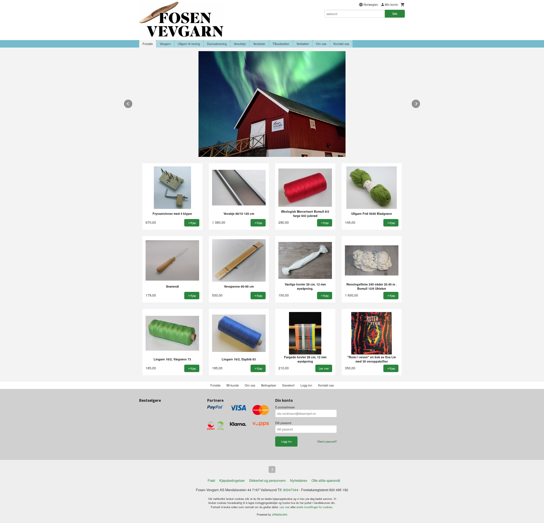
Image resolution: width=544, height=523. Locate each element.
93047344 (290, 489)
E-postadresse (285, 407)
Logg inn (306, 385)
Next (420, 103)
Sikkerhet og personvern (267, 480)
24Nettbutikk (280, 514)
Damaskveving (217, 44)
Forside (148, 44)
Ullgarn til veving (189, 44)
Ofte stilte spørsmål (326, 480)
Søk (394, 13)
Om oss (321, 44)
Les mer (285, 507)
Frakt (211, 480)
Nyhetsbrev (298, 480)
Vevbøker (302, 44)
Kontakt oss (341, 44)
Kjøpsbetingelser (232, 480)
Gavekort (288, 385)
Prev (132, 103)
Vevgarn (165, 44)
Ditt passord (283, 423)
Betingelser (268, 385)
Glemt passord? (327, 441)
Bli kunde (233, 385)
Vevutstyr (240, 44)
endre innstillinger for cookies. (314, 507)
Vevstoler (259, 44)
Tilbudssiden (280, 44)
